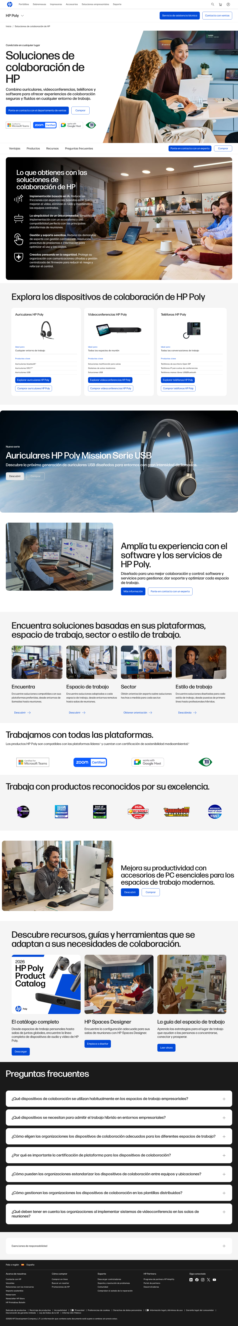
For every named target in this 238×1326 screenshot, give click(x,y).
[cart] (220, 4)
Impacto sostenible (14, 1291)
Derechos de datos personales (127, 1310)
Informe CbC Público (71, 1313)
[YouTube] (214, 1279)
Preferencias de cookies (99, 1310)
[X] (208, 1279)
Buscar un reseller (60, 1283)
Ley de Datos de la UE (49, 1313)
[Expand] (224, 1099)
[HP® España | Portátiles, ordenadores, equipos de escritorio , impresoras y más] (10, 4)
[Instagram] (202, 1279)
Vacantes (10, 1283)
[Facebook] (196, 1279)
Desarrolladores (151, 1287)
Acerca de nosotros (16, 1273)
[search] (213, 4)
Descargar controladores (109, 1279)
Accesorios (72, 4)
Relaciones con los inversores (20, 1287)
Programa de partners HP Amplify (159, 1279)
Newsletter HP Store (15, 1298)
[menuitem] (23, 4)
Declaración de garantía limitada (21, 1313)
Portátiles (24, 4)
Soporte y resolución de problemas (114, 1283)
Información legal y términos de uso (166, 1310)
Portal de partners (152, 1283)
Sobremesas (39, 4)
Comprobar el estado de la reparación (115, 1291)
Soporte (117, 4)
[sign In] (228, 4)
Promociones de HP (61, 1287)
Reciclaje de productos (40, 1310)
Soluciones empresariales (95, 4)
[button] (119, 1246)
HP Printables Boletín (15, 1302)
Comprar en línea (60, 1279)
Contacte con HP (13, 1279)
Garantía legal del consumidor (200, 1310)
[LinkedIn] (191, 1279)
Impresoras (56, 4)
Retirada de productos (16, 1310)
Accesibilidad (60, 1310)
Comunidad (103, 1287)
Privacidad (79, 1310)
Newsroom (11, 1295)
